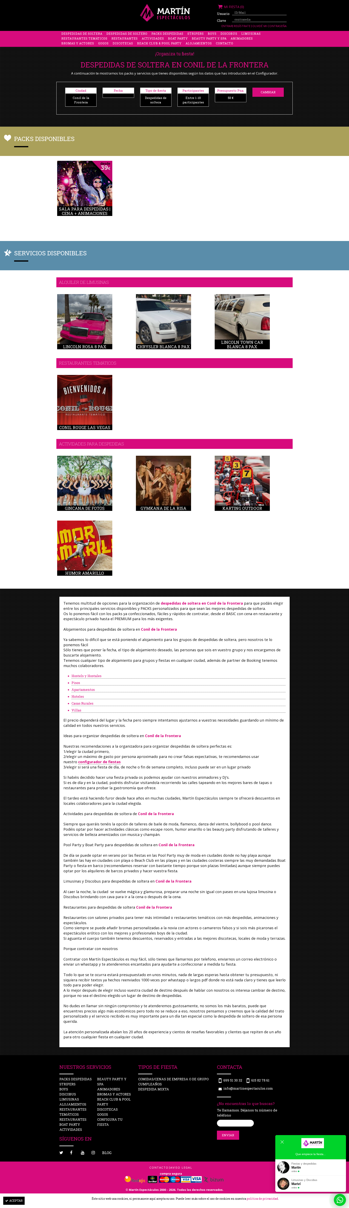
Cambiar (268, 92)
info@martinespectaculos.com (248, 1088)
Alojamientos (199, 43)
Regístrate (242, 26)
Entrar (226, 26)
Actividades (153, 38)
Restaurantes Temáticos (84, 38)
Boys (212, 34)
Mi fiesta (233, 7)
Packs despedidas (167, 34)
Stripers (195, 34)
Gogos (103, 43)
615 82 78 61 (260, 1080)
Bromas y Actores (77, 43)
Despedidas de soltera (81, 34)
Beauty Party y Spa (209, 38)
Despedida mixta (153, 1089)
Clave (221, 20)
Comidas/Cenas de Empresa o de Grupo (173, 1079)
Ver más (85, 193)
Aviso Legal (181, 1167)
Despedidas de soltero (126, 34)
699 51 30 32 (232, 1080)
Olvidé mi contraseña (269, 26)
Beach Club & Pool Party (159, 43)
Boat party (178, 38)
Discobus (229, 34)
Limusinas (251, 34)
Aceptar (16, 1201)
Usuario (223, 14)
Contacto (224, 43)
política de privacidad (262, 1199)
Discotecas (123, 43)
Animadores (242, 38)
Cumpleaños (150, 1084)
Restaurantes (124, 38)
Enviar (228, 1135)
